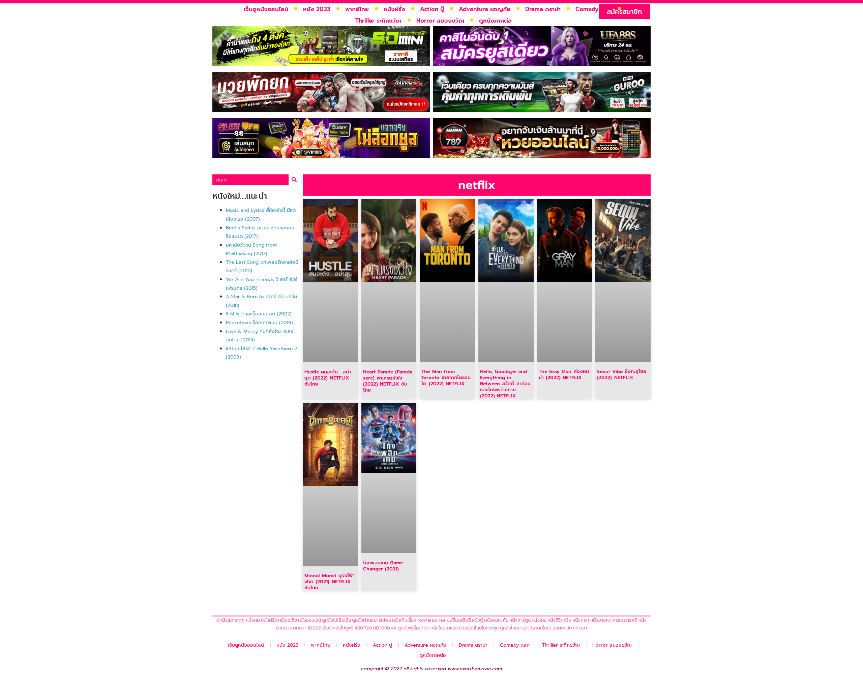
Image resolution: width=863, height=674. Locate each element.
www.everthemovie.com (475, 668)
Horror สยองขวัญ (440, 20)
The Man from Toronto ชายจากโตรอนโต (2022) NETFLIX (445, 377)
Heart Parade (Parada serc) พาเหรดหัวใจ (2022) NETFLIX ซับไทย (388, 381)
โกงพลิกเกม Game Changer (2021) (383, 565)
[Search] (294, 179)
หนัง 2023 (316, 9)
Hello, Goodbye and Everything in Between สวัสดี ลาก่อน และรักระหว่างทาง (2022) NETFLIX (505, 384)
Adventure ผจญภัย (484, 9)
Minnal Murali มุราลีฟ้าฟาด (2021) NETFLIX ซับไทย (329, 581)
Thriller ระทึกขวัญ (378, 20)
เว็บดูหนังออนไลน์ (266, 9)
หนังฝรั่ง (394, 9)
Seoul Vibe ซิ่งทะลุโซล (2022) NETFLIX (621, 374)
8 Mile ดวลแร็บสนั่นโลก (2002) (259, 313)
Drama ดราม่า (543, 9)
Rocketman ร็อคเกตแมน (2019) (259, 322)
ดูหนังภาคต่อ (495, 20)
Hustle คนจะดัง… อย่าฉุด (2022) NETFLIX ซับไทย (327, 378)
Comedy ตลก (593, 9)
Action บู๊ (432, 9)
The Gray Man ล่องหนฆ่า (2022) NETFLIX (564, 374)
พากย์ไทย (357, 9)
